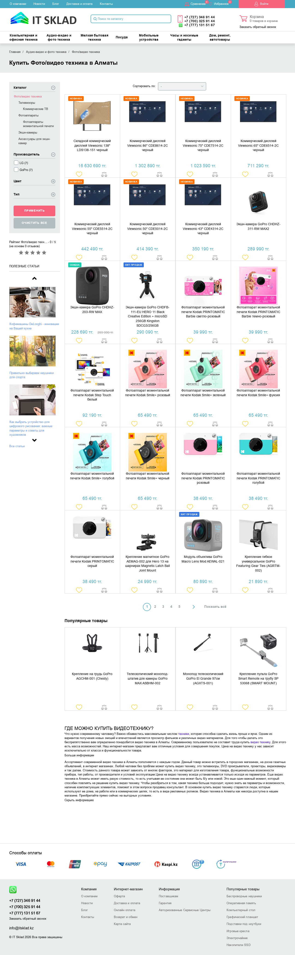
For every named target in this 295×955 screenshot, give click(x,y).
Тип (16, 194)
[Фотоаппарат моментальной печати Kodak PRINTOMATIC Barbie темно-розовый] (258, 283)
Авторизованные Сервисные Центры (184, 910)
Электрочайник (237, 938)
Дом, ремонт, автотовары (219, 37)
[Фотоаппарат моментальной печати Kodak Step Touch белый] (92, 366)
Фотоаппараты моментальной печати (38, 124)
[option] (34, 309)
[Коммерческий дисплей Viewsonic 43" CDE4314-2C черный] (203, 200)
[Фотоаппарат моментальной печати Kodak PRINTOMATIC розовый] (203, 449)
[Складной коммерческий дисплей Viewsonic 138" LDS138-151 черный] (92, 116)
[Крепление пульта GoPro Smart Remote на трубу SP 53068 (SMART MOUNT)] (258, 649)
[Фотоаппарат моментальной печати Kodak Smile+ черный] (147, 449)
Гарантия (165, 903)
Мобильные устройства (149, 37)
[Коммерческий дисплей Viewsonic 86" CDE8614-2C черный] (147, 116)
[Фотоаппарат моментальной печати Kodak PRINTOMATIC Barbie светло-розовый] (203, 283)
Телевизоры (26, 103)
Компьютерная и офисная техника (23, 37)
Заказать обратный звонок (257, 27)
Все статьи (17, 446)
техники (183, 734)
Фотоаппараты (28, 115)
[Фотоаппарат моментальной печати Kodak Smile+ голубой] (92, 449)
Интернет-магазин (128, 889)
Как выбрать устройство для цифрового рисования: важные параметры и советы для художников (30, 428)
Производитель (27, 154)
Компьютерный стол (241, 910)
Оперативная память (241, 903)
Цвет (17, 181)
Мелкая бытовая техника (94, 37)
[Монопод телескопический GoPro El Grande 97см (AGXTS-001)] (203, 649)
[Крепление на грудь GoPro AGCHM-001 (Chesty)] (92, 649)
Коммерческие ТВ (35, 109)
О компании (18, 4)
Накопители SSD (238, 945)
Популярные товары (243, 889)
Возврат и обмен (126, 917)
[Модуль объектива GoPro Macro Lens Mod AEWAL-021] (203, 532)
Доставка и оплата (79, 4)
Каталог (20, 88)
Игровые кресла (238, 931)
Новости (39, 4)
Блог (55, 4)
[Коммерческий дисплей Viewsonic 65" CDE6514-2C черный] (258, 116)
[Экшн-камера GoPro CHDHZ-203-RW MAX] (92, 283)
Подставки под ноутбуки (244, 924)
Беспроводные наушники (244, 896)
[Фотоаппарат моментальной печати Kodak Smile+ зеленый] (203, 366)
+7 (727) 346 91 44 (199, 17)
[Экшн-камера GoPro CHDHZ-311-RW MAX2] (258, 200)
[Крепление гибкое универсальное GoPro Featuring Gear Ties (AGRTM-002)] (258, 532)
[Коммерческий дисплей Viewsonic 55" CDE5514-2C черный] (92, 200)
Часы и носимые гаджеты (184, 37)
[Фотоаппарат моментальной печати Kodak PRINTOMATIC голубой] (258, 449)
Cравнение (198, 4)
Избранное (221, 4)
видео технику (260, 742)
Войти (264, 4)
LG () (24, 163)
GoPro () (26, 170)
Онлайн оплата (124, 910)
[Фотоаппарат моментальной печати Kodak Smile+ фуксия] (258, 366)
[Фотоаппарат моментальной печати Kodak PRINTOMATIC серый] (92, 532)
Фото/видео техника (28, 96)
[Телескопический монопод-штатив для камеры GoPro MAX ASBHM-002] (147, 649)
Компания (89, 889)
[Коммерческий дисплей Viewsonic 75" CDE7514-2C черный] (203, 116)
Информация (169, 889)
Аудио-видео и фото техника (59, 37)
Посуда (122, 37)
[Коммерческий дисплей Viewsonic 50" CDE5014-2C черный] (147, 200)
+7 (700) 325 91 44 (199, 21)
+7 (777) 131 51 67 (199, 25)
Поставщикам (168, 896)
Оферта (119, 896)
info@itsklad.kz (21, 928)
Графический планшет (242, 917)
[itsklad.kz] (43, 16)
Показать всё (215, 606)
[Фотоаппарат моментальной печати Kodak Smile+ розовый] (147, 366)
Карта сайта (122, 924)
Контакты (106, 4)
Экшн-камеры (27, 132)
